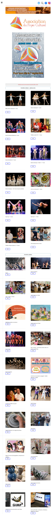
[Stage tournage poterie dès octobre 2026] (28, 10)
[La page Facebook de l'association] (46, 4)
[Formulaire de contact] (39, 4)
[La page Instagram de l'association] (49, 4)
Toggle (2, 2)
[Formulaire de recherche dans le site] (42, 4)
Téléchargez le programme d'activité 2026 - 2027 (28, 84)
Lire (33, 111)
